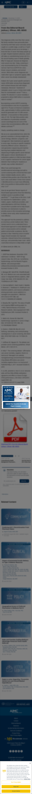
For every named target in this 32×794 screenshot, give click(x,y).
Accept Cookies (16, 791)
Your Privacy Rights (16, 782)
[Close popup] (28, 388)
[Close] (30, 763)
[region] (16, 777)
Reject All (16, 786)
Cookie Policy (27, 779)
